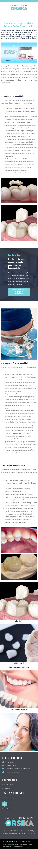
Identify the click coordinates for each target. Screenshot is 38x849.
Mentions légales (21, 844)
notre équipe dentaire (22, 377)
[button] (19, 14)
